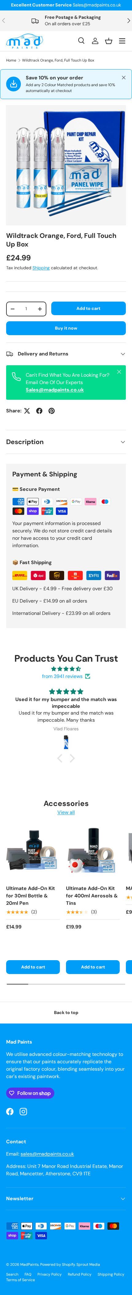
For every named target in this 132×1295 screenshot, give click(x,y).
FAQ (28, 1274)
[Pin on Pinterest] (51, 411)
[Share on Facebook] (39, 411)
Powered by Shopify (57, 1264)
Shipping (41, 268)
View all (66, 812)
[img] (66, 669)
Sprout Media (88, 1264)
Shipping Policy (111, 1274)
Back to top (66, 1012)
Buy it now (66, 328)
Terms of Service (20, 1279)
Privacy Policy (49, 1274)
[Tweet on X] (27, 411)
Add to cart (88, 308)
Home (11, 60)
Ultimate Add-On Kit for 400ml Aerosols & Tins (92, 895)
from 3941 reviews (62, 676)
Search (12, 1274)
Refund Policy (79, 1274)
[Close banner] (123, 77)
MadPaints (29, 1264)
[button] (61, 758)
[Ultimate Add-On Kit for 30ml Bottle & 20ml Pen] (33, 853)
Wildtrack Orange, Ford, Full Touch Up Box (58, 60)
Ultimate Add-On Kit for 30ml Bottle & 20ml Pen (30, 895)
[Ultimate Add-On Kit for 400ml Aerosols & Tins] (93, 853)
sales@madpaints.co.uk (47, 1154)
